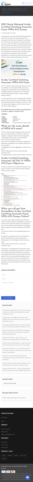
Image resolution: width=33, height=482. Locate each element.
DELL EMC (23, 455)
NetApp (10, 455)
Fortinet (16, 455)
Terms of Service (5, 429)
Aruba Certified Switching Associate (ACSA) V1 (14, 398)
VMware (4, 458)
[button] (23, 2)
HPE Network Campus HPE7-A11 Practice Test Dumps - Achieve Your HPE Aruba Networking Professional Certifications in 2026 (16, 312)
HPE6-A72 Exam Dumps (10, 383)
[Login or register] (30, 2)
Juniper (4, 455)
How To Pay (4, 445)
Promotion (4, 442)
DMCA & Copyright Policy (7, 434)
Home (4, 9)
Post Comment (8, 298)
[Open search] (26, 2)
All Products (4, 417)
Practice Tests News (13, 9)
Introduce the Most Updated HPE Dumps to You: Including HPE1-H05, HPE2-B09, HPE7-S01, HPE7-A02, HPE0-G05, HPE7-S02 (16, 319)
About (2, 421)
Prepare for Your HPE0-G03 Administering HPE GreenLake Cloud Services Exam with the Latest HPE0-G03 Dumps (16, 357)
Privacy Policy (4, 447)
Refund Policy (4, 431)
